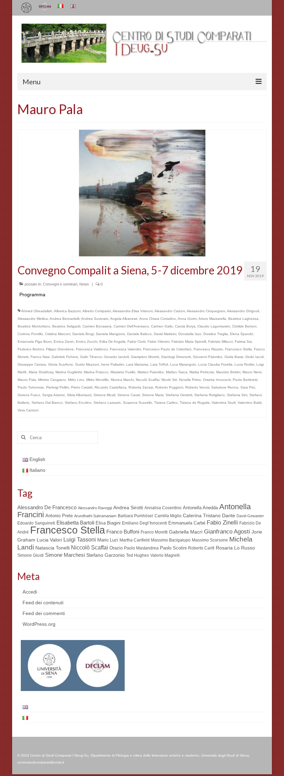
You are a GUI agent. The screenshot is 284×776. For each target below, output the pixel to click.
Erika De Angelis (112, 341)
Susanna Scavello (137, 402)
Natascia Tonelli (52, 548)
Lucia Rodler (244, 364)
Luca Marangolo (183, 364)
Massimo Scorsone (210, 540)
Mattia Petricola (201, 372)
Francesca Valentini (125, 349)
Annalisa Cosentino (162, 507)
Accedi (30, 592)
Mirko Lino (76, 380)
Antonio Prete (59, 515)
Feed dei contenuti (43, 602)
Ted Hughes (137, 555)
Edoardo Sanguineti (36, 523)
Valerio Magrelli (165, 555)
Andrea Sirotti (128, 507)
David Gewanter (250, 516)
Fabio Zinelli (222, 522)
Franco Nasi (40, 357)
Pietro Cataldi (81, 387)
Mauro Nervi (251, 372)
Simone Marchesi (65, 555)
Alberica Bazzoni (67, 311)
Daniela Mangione (110, 334)
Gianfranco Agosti (227, 531)
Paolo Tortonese (31, 387)
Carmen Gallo (162, 326)
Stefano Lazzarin (107, 402)
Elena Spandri (241, 334)
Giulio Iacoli (254, 357)
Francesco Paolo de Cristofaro (167, 349)
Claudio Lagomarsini (213, 326)
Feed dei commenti (44, 613)
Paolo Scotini (173, 548)
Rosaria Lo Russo (235, 548)
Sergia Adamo (53, 395)
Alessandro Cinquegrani (206, 311)
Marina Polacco (96, 372)
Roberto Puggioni (169, 387)
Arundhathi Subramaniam (95, 516)
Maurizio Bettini (228, 372)
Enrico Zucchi (86, 341)
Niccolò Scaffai (147, 380)
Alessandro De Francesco (47, 507)
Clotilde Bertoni (244, 326)
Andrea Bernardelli (64, 319)
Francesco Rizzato (208, 349)
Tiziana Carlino (166, 402)
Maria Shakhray (41, 372)
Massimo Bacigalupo (170, 540)
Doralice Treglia (215, 334)
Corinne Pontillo (30, 334)
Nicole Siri (169, 380)
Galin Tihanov (91, 357)
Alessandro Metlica (33, 319)
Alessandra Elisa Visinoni (133, 311)
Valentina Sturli (224, 402)
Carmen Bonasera (97, 326)
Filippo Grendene (60, 349)
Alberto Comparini (96, 311)
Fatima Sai (243, 341)
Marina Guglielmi (68, 372)
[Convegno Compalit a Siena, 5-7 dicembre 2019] (142, 192)
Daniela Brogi (83, 334)
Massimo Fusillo (122, 372)
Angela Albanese (123, 319)
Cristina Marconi (57, 334)
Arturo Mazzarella (212, 319)
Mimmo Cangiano (52, 380)
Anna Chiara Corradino (157, 319)
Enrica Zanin (64, 341)
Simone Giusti (30, 555)
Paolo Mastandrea (141, 548)
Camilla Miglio (167, 515)
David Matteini (165, 334)
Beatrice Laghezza (243, 319)
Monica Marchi (122, 380)
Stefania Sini (237, 395)
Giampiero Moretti (145, 357)
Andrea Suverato (94, 319)
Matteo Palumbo (150, 372)
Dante (228, 515)
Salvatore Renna (224, 387)
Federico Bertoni (31, 349)
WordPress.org (39, 624)
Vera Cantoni (28, 410)
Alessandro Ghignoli (243, 311)
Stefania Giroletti (179, 395)
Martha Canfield (134, 540)
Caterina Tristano (202, 515)
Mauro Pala (27, 380)
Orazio (116, 548)
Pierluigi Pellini (57, 387)
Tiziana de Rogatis (195, 402)
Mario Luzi (107, 540)
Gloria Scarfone (60, 364)
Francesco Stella (238, 349)
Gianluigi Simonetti (176, 357)
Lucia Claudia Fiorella (215, 364)
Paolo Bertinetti (245, 380)
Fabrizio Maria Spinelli (188, 341)
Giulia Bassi (233, 357)
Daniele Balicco (139, 334)
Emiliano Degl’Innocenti (144, 523)
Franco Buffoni (122, 532)
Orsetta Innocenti (217, 380)
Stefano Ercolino (78, 402)
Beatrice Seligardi (66, 326)
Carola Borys (185, 326)
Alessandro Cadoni (169, 311)
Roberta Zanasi (140, 387)
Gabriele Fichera (65, 357)
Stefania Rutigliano (209, 395)
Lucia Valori (49, 540)
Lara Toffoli (159, 364)
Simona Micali (104, 395)
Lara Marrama (137, 364)
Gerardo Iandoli (116, 357)
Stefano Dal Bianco (47, 402)
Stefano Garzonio (105, 555)
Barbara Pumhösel (135, 515)
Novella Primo (190, 380)
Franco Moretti (154, 532)
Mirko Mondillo (97, 380)
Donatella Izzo (189, 334)
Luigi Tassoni (79, 540)
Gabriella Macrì (186, 532)
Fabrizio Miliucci (220, 341)
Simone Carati (128, 395)
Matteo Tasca (176, 372)
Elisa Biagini (108, 523)
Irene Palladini (112, 364)
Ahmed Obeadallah (36, 311)
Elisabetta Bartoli (75, 523)
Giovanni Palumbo (207, 357)
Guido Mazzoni (87, 364)
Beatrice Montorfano (34, 326)
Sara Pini (247, 387)
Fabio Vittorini (158, 341)
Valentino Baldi (249, 402)
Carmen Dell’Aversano (131, 326)
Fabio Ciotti (136, 341)
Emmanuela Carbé (186, 523)
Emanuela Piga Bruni (35, 341)
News (84, 284)
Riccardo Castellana (110, 387)
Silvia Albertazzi (79, 395)
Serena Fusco (29, 395)
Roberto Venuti (197, 387)
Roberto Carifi (201, 548)
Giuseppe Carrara (32, 364)
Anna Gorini (187, 319)
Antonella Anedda (200, 507)
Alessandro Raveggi (95, 508)
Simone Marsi (152, 395)
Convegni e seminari (60, 284)
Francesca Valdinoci (92, 349)
